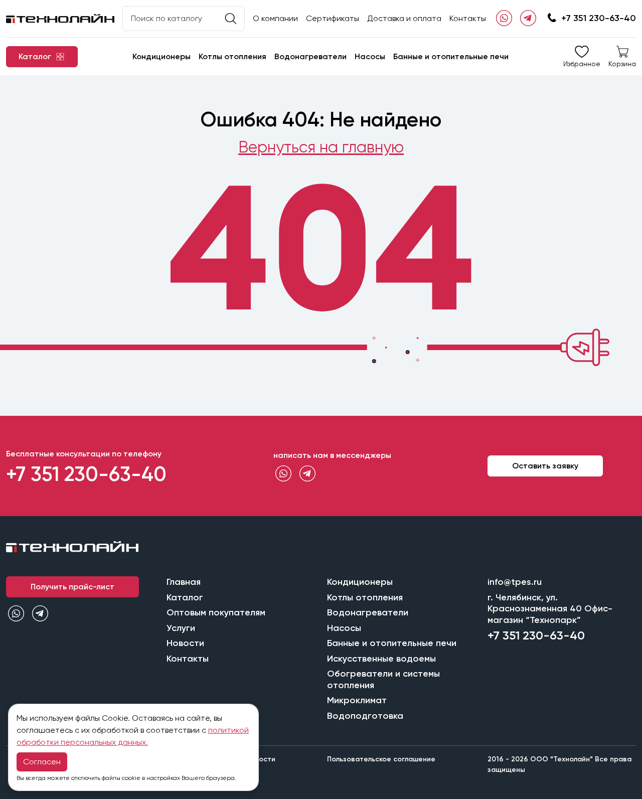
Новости (185, 643)
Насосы (370, 56)
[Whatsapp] (504, 18)
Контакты (467, 18)
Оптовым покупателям (216, 612)
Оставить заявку (545, 465)
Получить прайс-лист (72, 586)
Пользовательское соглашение (381, 759)
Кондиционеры (161, 56)
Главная (184, 581)
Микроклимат (357, 700)
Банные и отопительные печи (451, 56)
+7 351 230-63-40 (598, 18)
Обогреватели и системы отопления (383, 679)
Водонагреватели (310, 56)
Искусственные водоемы (381, 658)
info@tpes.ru (515, 581)
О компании (275, 18)
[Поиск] (231, 19)
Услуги (181, 627)
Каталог (185, 597)
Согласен (42, 761)
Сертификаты (332, 18)
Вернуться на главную (321, 147)
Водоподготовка (365, 715)
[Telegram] (528, 18)
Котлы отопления (232, 56)
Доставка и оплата (404, 18)
